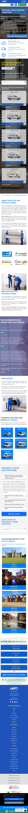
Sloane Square (14, 738)
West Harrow (14, 729)
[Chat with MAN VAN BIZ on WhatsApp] (7, 811)
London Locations (9, 195)
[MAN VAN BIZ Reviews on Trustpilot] (21, 254)
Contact (14, 708)
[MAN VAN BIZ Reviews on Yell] (7, 262)
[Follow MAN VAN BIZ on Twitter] (12, 702)
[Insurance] (14, 792)
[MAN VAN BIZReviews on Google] (21, 262)
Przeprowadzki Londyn (14, 775)
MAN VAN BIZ (5, 216)
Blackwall (14, 727)
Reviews (14, 713)
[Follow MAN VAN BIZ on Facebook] (10, 702)
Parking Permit (14, 764)
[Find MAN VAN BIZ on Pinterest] (15, 702)
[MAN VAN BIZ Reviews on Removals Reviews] (7, 254)
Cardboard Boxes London (14, 780)
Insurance (14, 719)
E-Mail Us (14, 697)
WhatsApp (23, 4)
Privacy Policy (21, 796)
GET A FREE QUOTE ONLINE (15, 807)
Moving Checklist (14, 759)
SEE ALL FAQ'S (14, 514)
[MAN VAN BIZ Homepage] (4, 1)
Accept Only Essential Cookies (14, 802)
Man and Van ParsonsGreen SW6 (19, 195)
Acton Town (14, 731)
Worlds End (14, 734)
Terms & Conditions (14, 717)
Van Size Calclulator (14, 750)
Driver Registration (14, 766)
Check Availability (14, 748)
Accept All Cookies (14, 799)
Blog (14, 770)
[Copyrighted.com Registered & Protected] (14, 787)
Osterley (14, 742)
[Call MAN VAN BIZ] (15, 4)
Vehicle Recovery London (14, 782)
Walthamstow (14, 740)
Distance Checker (14, 761)
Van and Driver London (14, 777)
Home (3, 195)
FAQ (14, 710)
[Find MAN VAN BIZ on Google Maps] (17, 702)
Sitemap (14, 721)
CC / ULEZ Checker (14, 768)
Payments (14, 757)
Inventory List (14, 755)
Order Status (14, 753)
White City (14, 736)
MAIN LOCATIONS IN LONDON (14, 675)
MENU (24, 1)
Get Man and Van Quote (17, 36)
